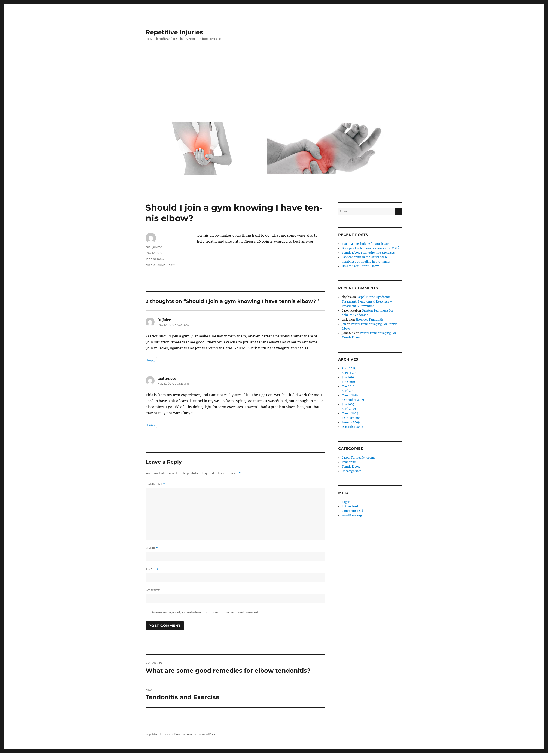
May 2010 (348, 386)
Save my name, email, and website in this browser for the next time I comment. (205, 612)
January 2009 (351, 422)
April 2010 (348, 391)
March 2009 (350, 413)
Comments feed (352, 511)
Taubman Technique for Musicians (365, 244)
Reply (151, 360)
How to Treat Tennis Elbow (360, 266)
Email (152, 569)
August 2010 (350, 373)
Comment (155, 484)
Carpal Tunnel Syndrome (358, 457)
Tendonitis (349, 462)
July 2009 (348, 404)
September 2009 (353, 400)
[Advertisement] (274, 83)
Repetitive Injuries (174, 32)
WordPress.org (352, 515)
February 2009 (352, 418)
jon (344, 324)
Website (153, 590)
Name (152, 548)
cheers (150, 265)
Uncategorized (352, 471)
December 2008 (352, 427)
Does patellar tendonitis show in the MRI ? (370, 248)
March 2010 (350, 395)
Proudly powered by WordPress (195, 734)
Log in (346, 502)
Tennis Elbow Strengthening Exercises (368, 253)
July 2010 (348, 377)
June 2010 (348, 382)
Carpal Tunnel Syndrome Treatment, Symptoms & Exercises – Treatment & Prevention (367, 301)
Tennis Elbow (155, 259)
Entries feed (350, 506)
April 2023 (349, 368)
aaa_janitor (154, 247)
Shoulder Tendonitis (370, 319)
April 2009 (349, 409)
